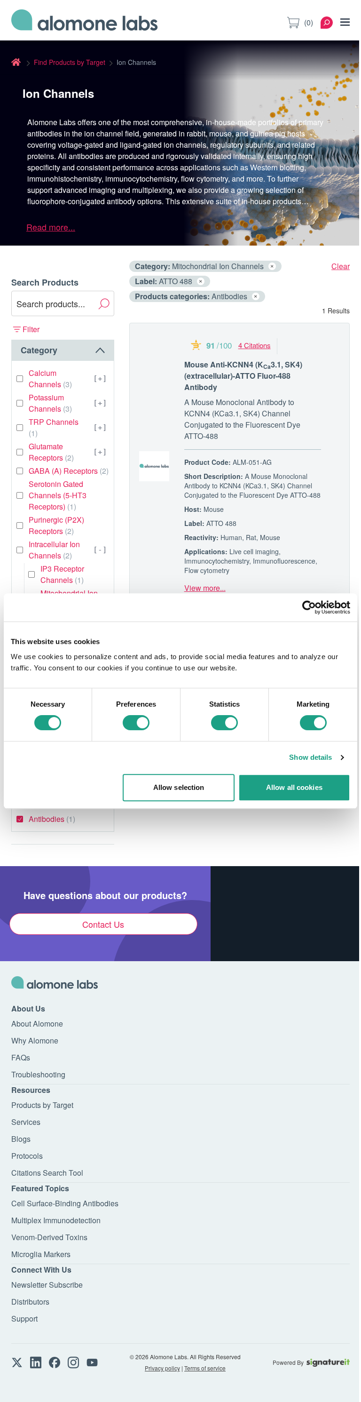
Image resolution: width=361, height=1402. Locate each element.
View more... (205, 587)
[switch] (136, 722)
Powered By (288, 1362)
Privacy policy (162, 1368)
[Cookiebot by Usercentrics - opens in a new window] (309, 607)
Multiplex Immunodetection (56, 1220)
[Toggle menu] (345, 22)
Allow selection (178, 787)
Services (25, 1121)
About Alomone (37, 1023)
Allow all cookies (294, 787)
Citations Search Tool (47, 1172)
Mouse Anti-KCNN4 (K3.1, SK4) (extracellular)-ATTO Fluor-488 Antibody (243, 375)
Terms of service (205, 1368)
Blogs (21, 1138)
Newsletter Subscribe (47, 1284)
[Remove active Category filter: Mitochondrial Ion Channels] (272, 266)
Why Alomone (34, 1040)
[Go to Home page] (84, 22)
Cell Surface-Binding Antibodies (64, 1203)
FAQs (20, 1057)
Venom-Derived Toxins (49, 1237)
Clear (340, 266)
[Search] (327, 22)
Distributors (30, 1301)
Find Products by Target (69, 62)
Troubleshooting (38, 1074)
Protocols (27, 1155)
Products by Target (42, 1104)
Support (24, 1318)
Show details (310, 757)
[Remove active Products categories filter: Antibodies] (255, 296)
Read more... (50, 227)
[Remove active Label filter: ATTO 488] (200, 281)
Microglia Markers (41, 1254)
